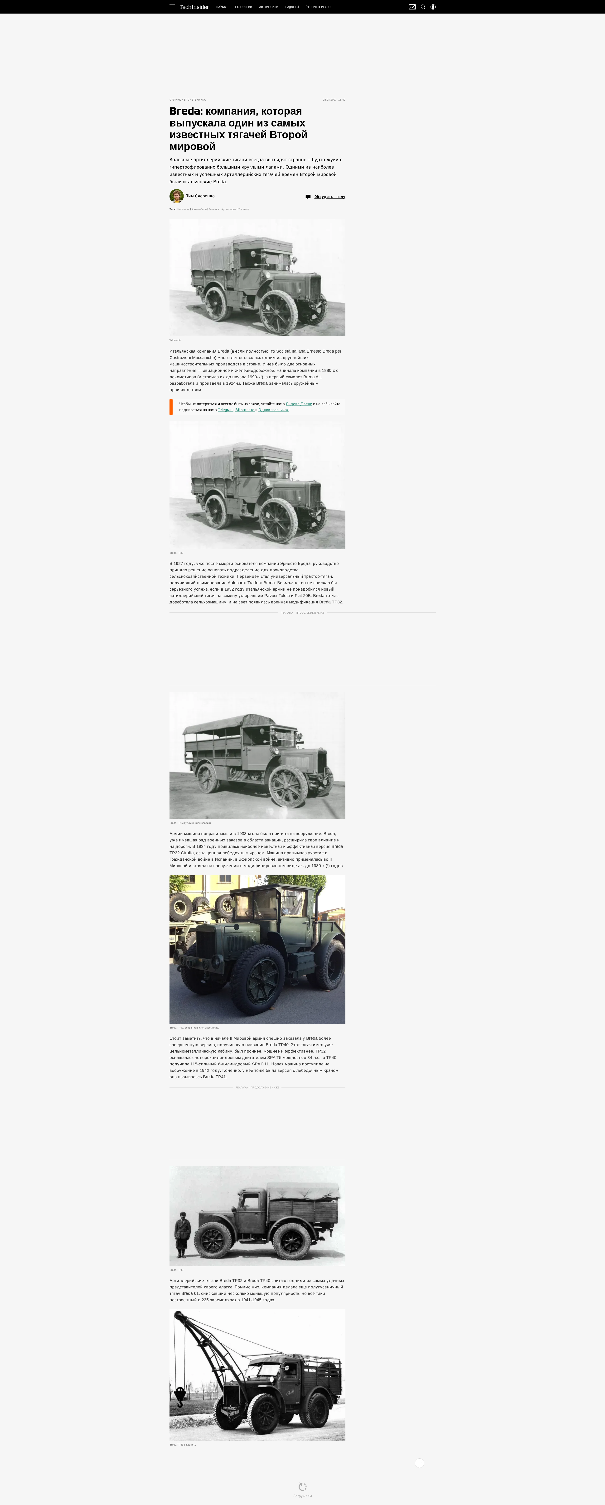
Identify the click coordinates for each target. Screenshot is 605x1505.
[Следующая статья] (302, 1463)
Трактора (243, 209)
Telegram (225, 410)
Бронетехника (195, 99)
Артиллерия (228, 209)
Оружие (175, 99)
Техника (214, 209)
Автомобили (199, 209)
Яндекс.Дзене (299, 404)
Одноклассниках (273, 410)
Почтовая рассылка (412, 7)
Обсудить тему (330, 196)
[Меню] (172, 7)
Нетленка (183, 209)
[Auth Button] (433, 7)
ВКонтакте (245, 410)
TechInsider (194, 7)
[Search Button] (423, 7)
